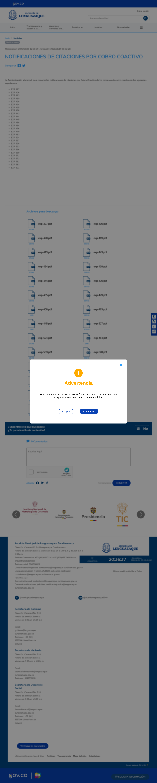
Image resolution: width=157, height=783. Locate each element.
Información (89, 411)
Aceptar (66, 411)
